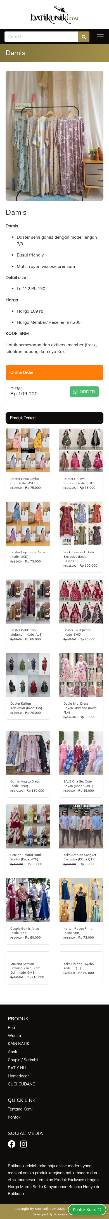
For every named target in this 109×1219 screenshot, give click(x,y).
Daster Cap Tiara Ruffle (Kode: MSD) (27, 554)
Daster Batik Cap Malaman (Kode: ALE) (26, 632)
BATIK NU (17, 1067)
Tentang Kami (20, 1109)
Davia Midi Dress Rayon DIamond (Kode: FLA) (80, 708)
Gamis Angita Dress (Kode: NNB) (25, 783)
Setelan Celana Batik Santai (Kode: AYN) (26, 857)
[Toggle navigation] (100, 37)
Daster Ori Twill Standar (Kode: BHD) (78, 481)
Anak (12, 1051)
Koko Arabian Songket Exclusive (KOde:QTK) (79, 857)
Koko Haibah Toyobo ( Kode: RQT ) (79, 966)
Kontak (14, 1117)
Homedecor (18, 1076)
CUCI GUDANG (21, 1084)
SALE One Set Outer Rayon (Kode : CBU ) (78, 783)
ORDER (87, 391)
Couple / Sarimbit (23, 1059)
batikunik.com (45, 1209)
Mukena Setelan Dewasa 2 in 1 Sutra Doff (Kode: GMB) (25, 968)
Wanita (14, 1035)
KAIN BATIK (18, 1043)
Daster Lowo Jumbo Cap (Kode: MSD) (24, 481)
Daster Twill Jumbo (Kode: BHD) (77, 632)
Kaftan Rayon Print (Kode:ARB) (77, 931)
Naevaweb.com (65, 1214)
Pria (11, 1027)
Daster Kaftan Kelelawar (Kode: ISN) (26, 706)
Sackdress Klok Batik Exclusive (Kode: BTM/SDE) (78, 556)
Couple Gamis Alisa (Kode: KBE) (24, 931)
